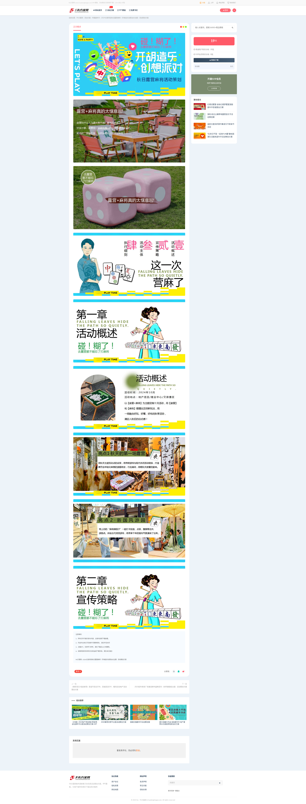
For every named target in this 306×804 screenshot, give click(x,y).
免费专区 (134, 10)
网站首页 (98, 10)
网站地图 (115, 789)
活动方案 (110, 8)
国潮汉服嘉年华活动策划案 (140, 722)
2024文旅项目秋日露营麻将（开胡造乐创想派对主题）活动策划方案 (104, 659)
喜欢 (78, 671)
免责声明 (143, 782)
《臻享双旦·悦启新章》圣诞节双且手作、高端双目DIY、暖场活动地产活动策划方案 (99, 688)
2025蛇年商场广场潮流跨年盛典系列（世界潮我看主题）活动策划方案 (161, 687)
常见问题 (143, 786)
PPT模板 (122, 10)
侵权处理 (143, 789)
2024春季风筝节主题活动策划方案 (113, 722)
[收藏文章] (174, 671)
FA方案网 (79, 659)
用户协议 (115, 782)
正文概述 (77, 27)
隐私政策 (115, 786)
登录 (138, 750)
